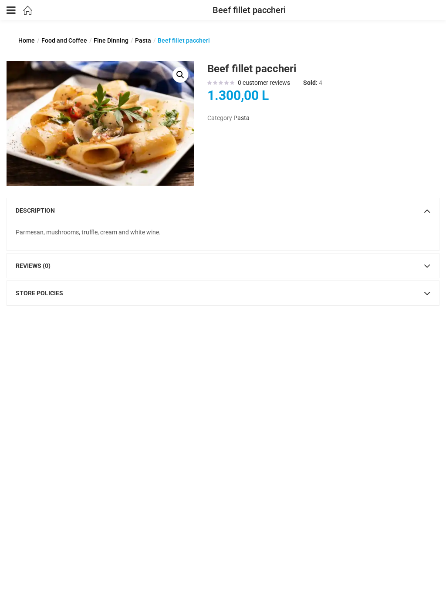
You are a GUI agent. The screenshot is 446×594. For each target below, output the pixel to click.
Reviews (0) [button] (33, 265)
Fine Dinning (111, 40)
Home (26, 40)
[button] (180, 75)
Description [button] (35, 210)
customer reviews (264, 82)
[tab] (223, 210)
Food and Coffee (64, 40)
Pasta (143, 40)
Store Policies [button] (39, 293)
